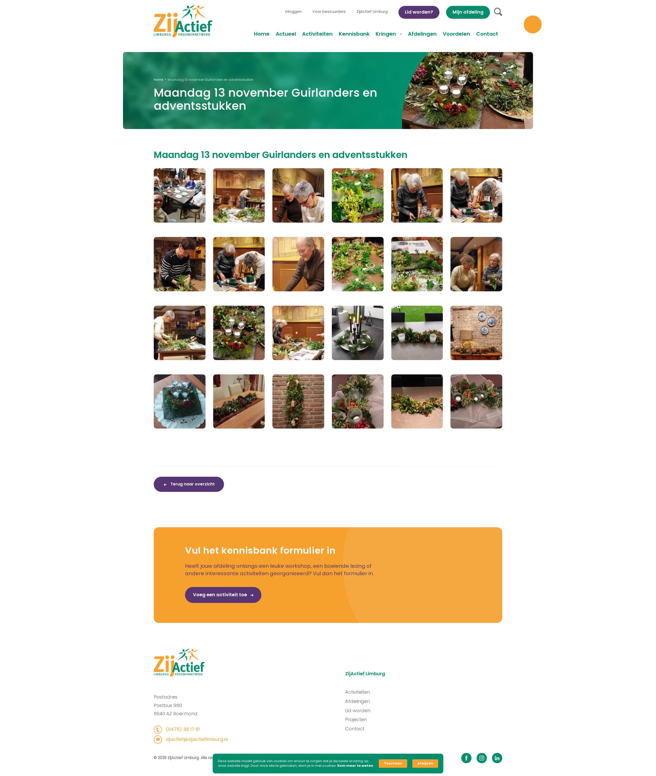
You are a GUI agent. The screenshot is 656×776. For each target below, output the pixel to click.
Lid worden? (419, 12)
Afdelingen (422, 33)
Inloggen (293, 11)
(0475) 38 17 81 (182, 729)
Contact (487, 33)
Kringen (386, 33)
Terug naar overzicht (192, 484)
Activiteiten (317, 33)
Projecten (356, 719)
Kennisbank (354, 33)
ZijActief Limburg (372, 11)
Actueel (286, 33)
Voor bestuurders (329, 11)
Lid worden (357, 710)
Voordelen (456, 33)
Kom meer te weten (355, 765)
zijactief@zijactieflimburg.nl (196, 739)
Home (262, 33)
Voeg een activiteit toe (220, 594)
